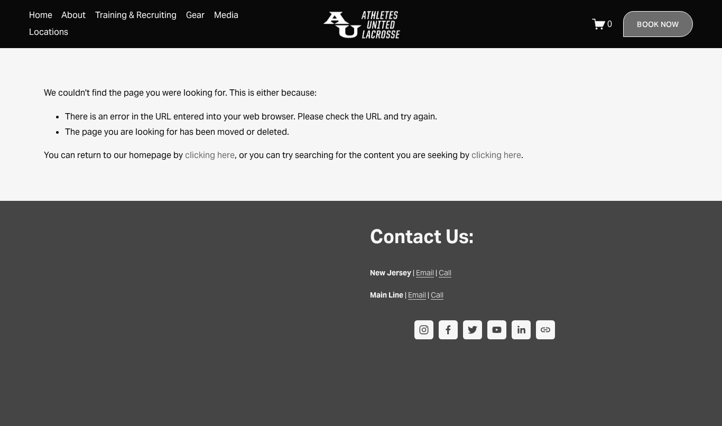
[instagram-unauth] (423, 329)
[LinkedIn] (521, 329)
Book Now (658, 24)
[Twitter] (472, 329)
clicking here (210, 155)
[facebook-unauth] (448, 329)
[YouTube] (496, 329)
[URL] (545, 329)
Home (40, 15)
